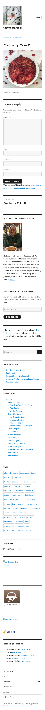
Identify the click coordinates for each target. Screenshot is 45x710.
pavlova (23, 513)
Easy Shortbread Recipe (15, 370)
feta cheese (21, 500)
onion (6, 513)
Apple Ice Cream (27, 655)
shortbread (9, 526)
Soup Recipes (13, 455)
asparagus (24, 473)
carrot (33, 482)
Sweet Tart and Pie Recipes (21, 426)
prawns (30, 517)
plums (22, 517)
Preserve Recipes (14, 435)
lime (15, 508)
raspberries (9, 522)
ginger (7, 504)
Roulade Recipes (16, 423)
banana (34, 473)
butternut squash (11, 482)
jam (13, 504)
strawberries (9, 531)
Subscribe (12, 317)
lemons (7, 508)
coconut (29, 491)
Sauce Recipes (13, 440)
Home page (25, 661)
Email (6, 159)
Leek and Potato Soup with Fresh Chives (22, 379)
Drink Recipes (13, 429)
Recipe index (8, 687)
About (12, 279)
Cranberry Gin (11, 373)
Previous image (8, 38)
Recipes (9, 399)
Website (7, 170)
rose (27, 522)
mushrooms (35, 508)
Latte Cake (25, 649)
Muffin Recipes (16, 411)
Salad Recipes (13, 438)
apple (15, 473)
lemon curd (32, 504)
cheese (7, 486)
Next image (20, 38)
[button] (12, 15)
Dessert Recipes (14, 414)
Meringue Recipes (17, 420)
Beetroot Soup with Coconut (17, 376)
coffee (6, 495)
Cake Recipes (15, 408)
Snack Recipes (13, 452)
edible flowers (29, 495)
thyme (20, 531)
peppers (7, 517)
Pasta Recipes (15, 446)
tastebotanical (12, 27)
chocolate (8, 491)
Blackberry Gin (12, 382)
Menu (38, 17)
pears (31, 513)
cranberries (16, 495)
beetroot (8, 477)
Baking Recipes (14, 402)
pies (15, 517)
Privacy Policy (9, 697)
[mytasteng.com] (22, 619)
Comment (8, 117)
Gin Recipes (14, 432)
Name (6, 149)
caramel (25, 482)
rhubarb (19, 522)
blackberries (19, 477)
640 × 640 (15, 92)
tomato (28, 531)
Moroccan (23, 508)
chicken (27, 486)
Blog (5, 676)
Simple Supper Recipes (17, 443)
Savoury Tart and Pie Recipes (22, 449)
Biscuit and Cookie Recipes (21, 405)
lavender (21, 504)
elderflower (9, 500)
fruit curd (32, 500)
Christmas (19, 491)
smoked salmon (23, 526)
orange (14, 513)
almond (7, 473)
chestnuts (17, 486)
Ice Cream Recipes (17, 417)
